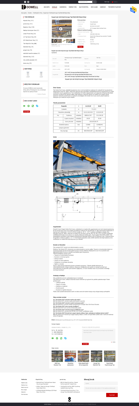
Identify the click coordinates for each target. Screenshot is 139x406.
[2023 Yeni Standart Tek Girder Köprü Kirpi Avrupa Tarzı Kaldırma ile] (57, 356)
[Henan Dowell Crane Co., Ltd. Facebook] (25, 2)
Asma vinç (26, 63)
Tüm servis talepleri (114, 7)
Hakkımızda (63, 7)
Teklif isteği (106, 1)
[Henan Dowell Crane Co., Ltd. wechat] (34, 106)
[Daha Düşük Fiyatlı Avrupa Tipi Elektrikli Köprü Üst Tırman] (109, 356)
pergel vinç (26, 50)
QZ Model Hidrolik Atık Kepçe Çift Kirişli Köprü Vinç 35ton (46, 391)
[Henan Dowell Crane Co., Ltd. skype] (38, 106)
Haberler (103, 7)
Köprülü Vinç (26, 20)
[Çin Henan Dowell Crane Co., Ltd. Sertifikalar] (28, 74)
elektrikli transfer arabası (30, 53)
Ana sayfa (47, 7)
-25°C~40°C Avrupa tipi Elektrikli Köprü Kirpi (82, 320)
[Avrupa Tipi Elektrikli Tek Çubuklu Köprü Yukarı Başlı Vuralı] (96, 356)
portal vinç (26, 24)
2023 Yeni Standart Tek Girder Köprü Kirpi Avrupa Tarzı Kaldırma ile (57, 364)
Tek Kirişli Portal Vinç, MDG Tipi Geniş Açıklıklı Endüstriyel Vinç (70, 387)
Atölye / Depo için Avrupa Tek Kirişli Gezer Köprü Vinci (46, 387)
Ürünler (54, 7)
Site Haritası (24, 394)
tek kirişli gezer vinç (59, 320)
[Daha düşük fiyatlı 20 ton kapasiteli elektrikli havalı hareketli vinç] (83, 356)
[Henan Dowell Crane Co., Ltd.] (30, 7)
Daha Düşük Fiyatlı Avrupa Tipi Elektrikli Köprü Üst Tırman (109, 364)
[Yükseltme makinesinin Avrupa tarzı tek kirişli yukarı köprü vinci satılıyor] (70, 356)
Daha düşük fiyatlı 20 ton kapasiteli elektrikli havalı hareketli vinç (83, 364)
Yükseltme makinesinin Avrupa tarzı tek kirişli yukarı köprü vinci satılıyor (70, 364)
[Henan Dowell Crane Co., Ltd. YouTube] (28, 2)
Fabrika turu (73, 7)
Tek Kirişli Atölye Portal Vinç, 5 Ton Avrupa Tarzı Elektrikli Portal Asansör (70, 391)
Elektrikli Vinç (27, 47)
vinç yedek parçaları (28, 60)
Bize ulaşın (94, 7)
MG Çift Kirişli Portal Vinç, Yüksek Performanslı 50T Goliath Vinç (69, 383)
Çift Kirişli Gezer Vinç (29, 40)
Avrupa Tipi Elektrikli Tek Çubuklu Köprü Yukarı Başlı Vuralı (96, 364)
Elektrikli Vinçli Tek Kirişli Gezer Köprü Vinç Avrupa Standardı (46, 383)
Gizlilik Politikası (47, 404)
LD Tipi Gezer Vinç (28, 37)
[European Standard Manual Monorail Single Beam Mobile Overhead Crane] (61, 29)
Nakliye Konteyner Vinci (30, 30)
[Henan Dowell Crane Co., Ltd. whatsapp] (30, 106)
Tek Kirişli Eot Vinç (37, 13)
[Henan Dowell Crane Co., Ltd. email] (25, 106)
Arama (94, 1)
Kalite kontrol (83, 7)
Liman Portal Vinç (28, 33)
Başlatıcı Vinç (27, 27)
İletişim (80, 46)
